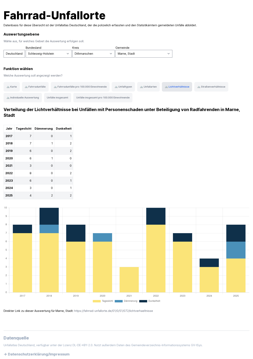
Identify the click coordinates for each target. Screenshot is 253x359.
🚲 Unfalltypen (123, 86)
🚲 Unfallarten (148, 86)
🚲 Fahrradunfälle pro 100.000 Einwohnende (80, 86)
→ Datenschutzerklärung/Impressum (37, 354)
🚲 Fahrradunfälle (35, 86)
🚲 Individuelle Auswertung (23, 97)
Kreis (75, 48)
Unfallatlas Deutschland (70, 25)
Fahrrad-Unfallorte (55, 15)
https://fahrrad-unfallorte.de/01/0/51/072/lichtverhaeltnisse (113, 311)
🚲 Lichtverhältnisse (177, 86)
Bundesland (33, 48)
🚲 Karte (12, 86)
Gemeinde (122, 48)
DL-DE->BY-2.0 (83, 345)
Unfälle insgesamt (57, 97)
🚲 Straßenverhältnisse (211, 86)
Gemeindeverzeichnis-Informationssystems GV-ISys (166, 345)
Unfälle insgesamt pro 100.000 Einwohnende (103, 97)
